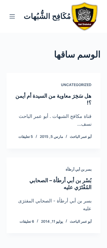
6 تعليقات (27, 221)
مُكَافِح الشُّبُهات (47, 16)
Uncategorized (76, 84)
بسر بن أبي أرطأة (79, 169)
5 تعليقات (25, 136)
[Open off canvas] (12, 16)
